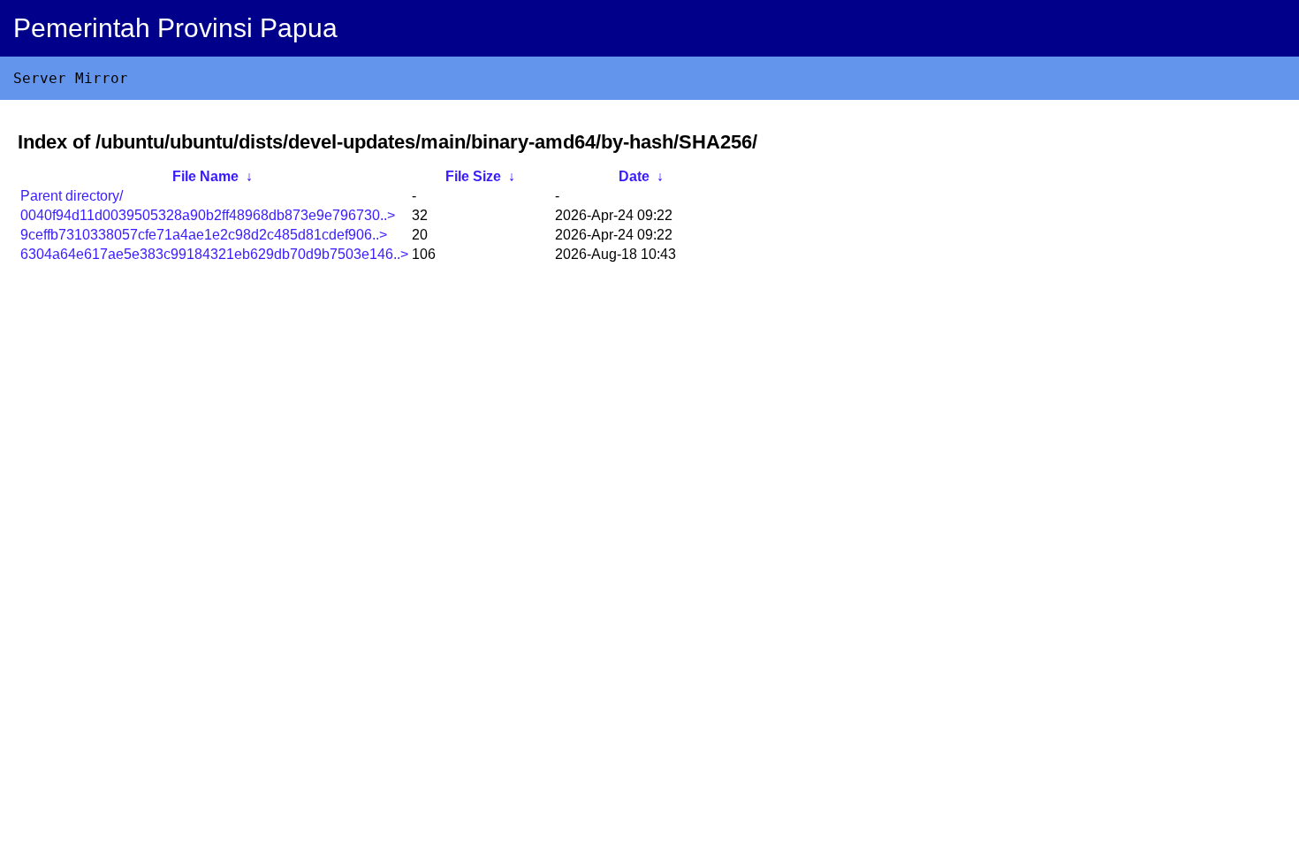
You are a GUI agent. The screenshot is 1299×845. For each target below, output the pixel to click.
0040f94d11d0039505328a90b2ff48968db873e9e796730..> (207, 215)
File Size (473, 176)
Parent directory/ (71, 195)
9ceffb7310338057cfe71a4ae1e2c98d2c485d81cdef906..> (203, 234)
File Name (205, 176)
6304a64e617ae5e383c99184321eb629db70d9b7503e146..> (214, 254)
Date (634, 176)
